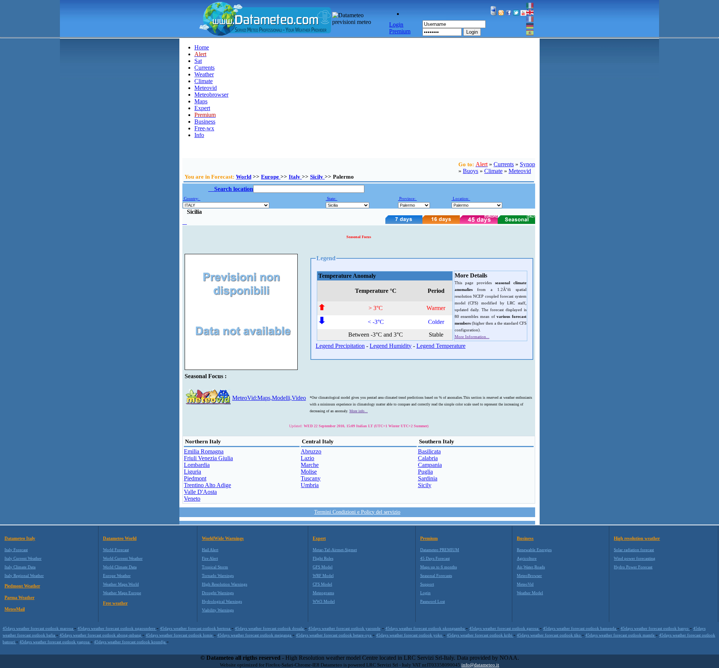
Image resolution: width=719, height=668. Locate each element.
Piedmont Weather (22, 586)
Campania (430, 465)
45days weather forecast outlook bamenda (580, 628)
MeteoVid (525, 584)
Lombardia (197, 465)
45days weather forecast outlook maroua (38, 628)
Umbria (310, 485)
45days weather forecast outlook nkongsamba (425, 628)
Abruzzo (311, 451)
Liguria (192, 471)
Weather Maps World (121, 584)
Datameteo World (120, 538)
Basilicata (429, 451)
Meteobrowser (211, 94)
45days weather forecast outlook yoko (409, 635)
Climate (203, 81)
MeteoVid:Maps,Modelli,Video (269, 398)
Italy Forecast (16, 549)
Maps (200, 101)
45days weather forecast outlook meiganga (254, 635)
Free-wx (204, 128)
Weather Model (530, 592)
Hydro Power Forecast (633, 567)
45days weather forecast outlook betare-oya (334, 635)
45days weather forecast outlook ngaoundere (117, 628)
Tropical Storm (215, 567)
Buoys (470, 171)
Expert (202, 108)
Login (472, 32)
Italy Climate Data (20, 567)
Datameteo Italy (19, 538)
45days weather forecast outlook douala (270, 628)
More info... (358, 411)
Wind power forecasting (634, 558)
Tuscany (311, 478)
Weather (204, 74)
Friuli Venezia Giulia (208, 458)
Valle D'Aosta (200, 492)
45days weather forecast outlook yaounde (344, 628)
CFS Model (322, 584)
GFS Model (323, 567)
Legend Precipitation (340, 346)
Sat (198, 61)
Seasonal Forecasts (436, 575)
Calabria (428, 458)
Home (201, 47)
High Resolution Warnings (224, 584)
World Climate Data (120, 567)
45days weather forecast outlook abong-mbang (101, 635)
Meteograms (323, 592)
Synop (527, 164)
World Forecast (116, 549)
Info (199, 135)
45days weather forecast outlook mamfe (620, 635)
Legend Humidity (391, 346)
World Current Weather (123, 558)
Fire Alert (210, 558)
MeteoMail (14, 609)
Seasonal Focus (358, 237)
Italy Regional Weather (24, 575)
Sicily (317, 177)
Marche (310, 465)
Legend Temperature (440, 346)
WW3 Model (324, 601)
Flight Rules (323, 558)
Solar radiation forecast (634, 549)
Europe (270, 177)
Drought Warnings (218, 592)
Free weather (115, 603)
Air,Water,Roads (531, 567)
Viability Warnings (218, 610)
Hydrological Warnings (222, 601)
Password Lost (432, 601)
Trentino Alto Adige (207, 485)
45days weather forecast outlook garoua (504, 628)
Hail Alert (210, 549)
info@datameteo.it (480, 665)
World (243, 177)
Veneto (192, 498)
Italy (295, 177)
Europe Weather (117, 575)
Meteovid (205, 88)
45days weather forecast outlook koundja (130, 642)
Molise (309, 471)
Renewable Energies (534, 549)
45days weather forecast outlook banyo (655, 628)
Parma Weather (19, 597)
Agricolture (527, 558)
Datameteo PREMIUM (439, 549)
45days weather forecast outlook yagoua (55, 642)
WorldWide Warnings (223, 538)
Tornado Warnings (218, 575)
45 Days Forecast (435, 558)
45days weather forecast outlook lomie (180, 635)
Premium (429, 538)
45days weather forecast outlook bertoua (195, 628)
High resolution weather (637, 538)
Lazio (307, 458)
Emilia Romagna (204, 451)
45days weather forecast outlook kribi (480, 635)
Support (427, 584)
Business (204, 121)
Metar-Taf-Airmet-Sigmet (335, 549)
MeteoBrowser (529, 575)
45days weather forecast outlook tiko (549, 635)
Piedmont (195, 478)
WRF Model (323, 575)
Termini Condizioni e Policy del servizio (357, 512)
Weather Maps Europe (122, 592)
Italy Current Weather (23, 558)
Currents (204, 67)
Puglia (425, 471)
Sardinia (427, 478)
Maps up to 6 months (438, 567)
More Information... (472, 336)
